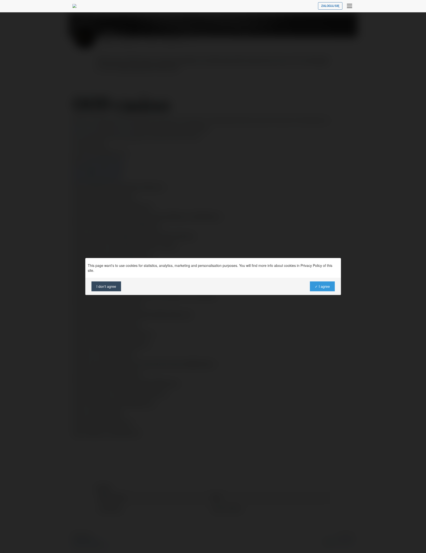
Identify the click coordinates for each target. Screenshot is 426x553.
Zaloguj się (330, 6)
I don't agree (106, 286)
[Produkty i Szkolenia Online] (74, 6)
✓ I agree (322, 286)
